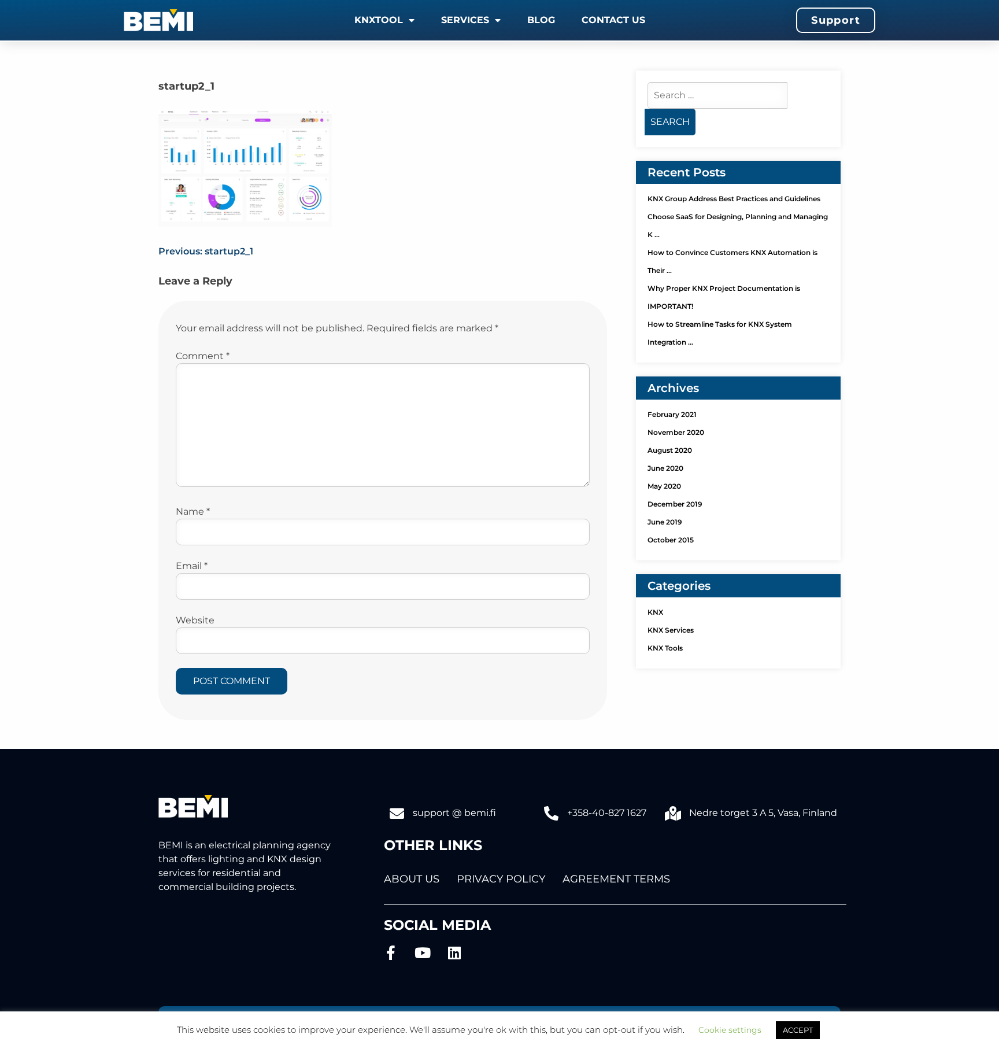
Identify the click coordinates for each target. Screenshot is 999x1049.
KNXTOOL (378, 19)
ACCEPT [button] (798, 1030)
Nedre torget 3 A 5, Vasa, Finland (763, 812)
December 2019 (675, 504)
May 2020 (664, 486)
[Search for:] (717, 95)
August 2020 (670, 450)
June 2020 (665, 468)
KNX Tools (665, 648)
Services (465, 19)
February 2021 (672, 414)
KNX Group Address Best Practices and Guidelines (734, 198)
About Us (411, 879)
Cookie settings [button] (729, 1030)
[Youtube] (423, 952)
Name (193, 511)
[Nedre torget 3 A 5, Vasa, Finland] (673, 813)
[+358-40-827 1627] (551, 813)
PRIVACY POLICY (501, 879)
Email (192, 565)
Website (195, 620)
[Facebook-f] (391, 952)
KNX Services (671, 630)
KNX (655, 612)
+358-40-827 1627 (606, 812)
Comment (203, 355)
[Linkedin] (454, 952)
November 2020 (676, 432)
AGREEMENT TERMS (616, 879)
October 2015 (671, 539)
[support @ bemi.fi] (397, 813)
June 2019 (665, 522)
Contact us (613, 19)
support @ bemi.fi (454, 812)
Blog (541, 19)
